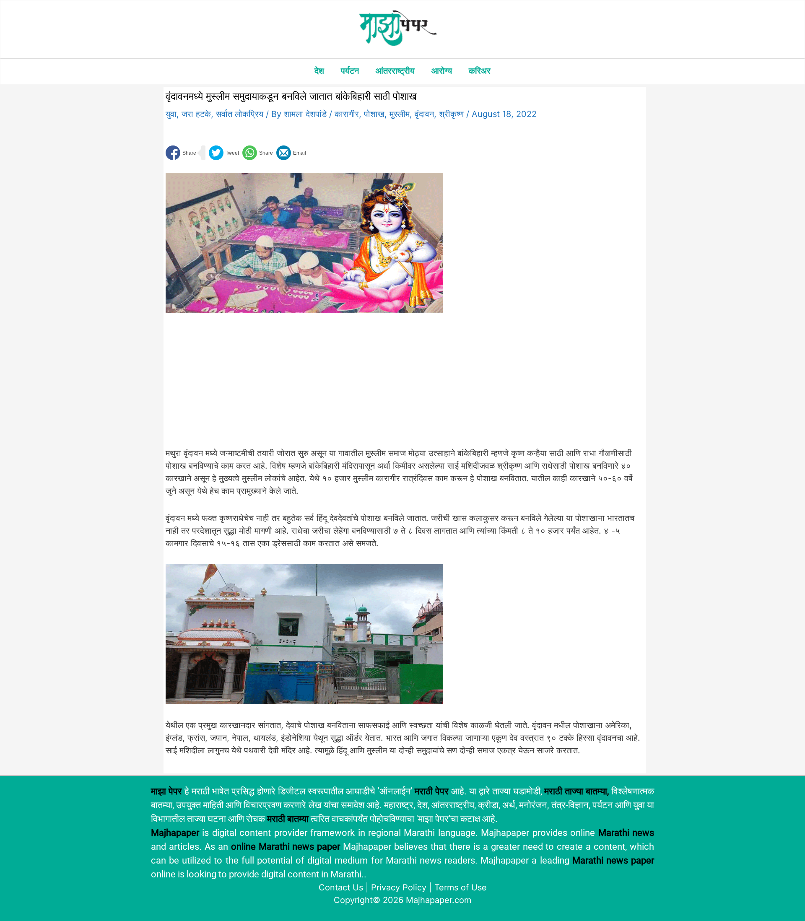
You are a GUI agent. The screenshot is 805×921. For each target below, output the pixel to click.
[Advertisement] (304, 385)
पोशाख (374, 114)
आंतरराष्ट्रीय (395, 71)
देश (319, 71)
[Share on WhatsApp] (257, 152)
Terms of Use (460, 887)
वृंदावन (424, 114)
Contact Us (341, 887)
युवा (171, 114)
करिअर (480, 71)
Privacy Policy (398, 887)
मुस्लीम (400, 114)
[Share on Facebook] (181, 152)
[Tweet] (224, 152)
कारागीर (347, 114)
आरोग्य (441, 71)
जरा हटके (196, 114)
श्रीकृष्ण (451, 114)
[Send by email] (291, 152)
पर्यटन (350, 71)
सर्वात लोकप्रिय (239, 114)
